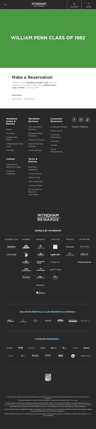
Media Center (56, 131)
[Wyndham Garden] (40, 262)
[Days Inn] (26, 247)
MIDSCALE (41, 239)
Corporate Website (58, 127)
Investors (54, 141)
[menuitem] (5, 4)
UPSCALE (70, 239)
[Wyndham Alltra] (55, 278)
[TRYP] (55, 247)
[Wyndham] (70, 247)
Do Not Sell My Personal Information (35, 192)
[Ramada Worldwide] (40, 285)
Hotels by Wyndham (48, 230)
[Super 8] (26, 255)
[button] (48, 312)
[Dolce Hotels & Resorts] (84, 255)
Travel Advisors (35, 150)
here (36, 88)
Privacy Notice (34, 174)
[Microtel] (26, 262)
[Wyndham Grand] (84, 262)
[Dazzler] (55, 262)
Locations (10, 133)
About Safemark (35, 181)
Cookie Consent (35, 185)
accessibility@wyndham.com (14, 404)
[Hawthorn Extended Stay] (11, 247)
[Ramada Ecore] (40, 293)
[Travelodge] (26, 278)
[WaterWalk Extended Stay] (11, 255)
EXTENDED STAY (11, 239)
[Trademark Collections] (70, 255)
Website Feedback (80, 127)
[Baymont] (40, 278)
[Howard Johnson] (26, 270)
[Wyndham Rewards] (48, 217)
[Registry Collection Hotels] (84, 247)
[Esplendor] (55, 255)
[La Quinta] (40, 247)
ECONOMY (26, 239)
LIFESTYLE (55, 239)
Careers (53, 145)
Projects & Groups (36, 140)
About (9, 129)
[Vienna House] (55, 270)
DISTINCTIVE (84, 239)
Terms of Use (34, 177)
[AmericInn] (40, 270)
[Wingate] (40, 255)
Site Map (10, 150)
